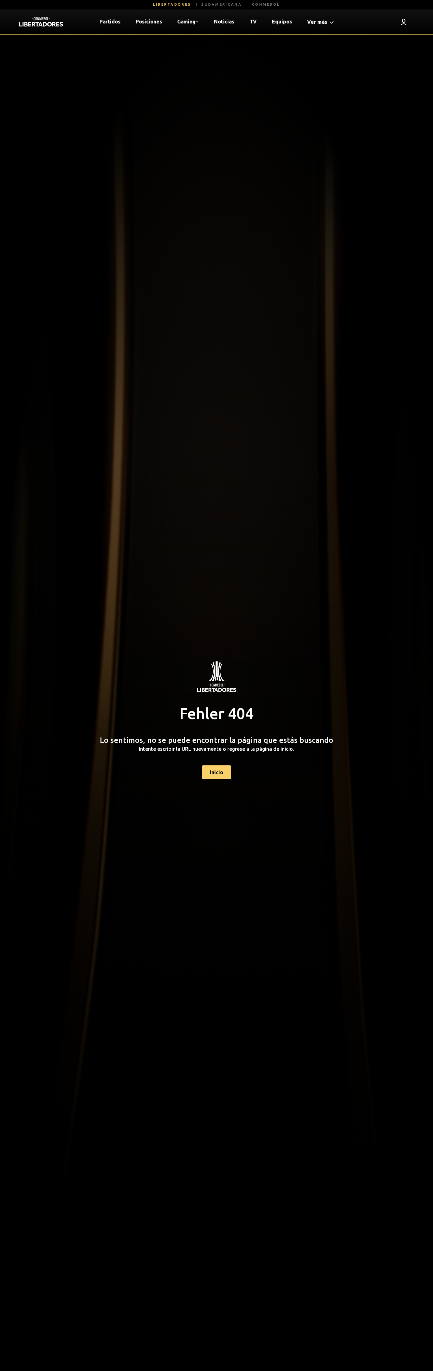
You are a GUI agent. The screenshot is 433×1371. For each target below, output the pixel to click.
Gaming (186, 21)
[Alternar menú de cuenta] (404, 22)
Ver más (317, 22)
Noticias (224, 21)
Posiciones (149, 21)
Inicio (216, 772)
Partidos (110, 21)
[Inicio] (41, 22)
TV (253, 21)
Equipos (282, 21)
